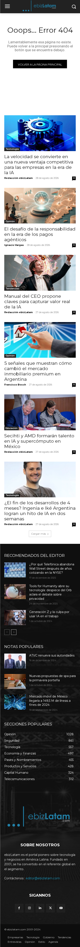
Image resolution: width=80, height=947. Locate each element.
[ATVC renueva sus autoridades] (15, 661)
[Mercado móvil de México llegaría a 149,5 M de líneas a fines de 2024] (15, 702)
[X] (50, 908)
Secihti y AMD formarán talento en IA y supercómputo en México (39, 441)
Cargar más (38, 533)
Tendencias (12, 288)
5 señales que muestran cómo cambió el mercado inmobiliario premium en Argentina (38, 371)
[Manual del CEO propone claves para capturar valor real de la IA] (40, 273)
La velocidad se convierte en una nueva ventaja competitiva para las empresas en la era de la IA (38, 164)
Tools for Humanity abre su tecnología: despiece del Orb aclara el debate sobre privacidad (50, 592)
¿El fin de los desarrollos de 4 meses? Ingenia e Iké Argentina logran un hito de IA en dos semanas (40, 510)
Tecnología (12, 149)
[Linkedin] (40, 908)
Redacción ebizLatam (18, 178)
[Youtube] (61, 908)
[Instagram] (29, 908)
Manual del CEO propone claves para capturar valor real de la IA (37, 301)
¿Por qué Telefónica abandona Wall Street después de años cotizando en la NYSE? (51, 568)
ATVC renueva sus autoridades (51, 655)
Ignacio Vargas (14, 245)
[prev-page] (7, 632)
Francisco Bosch (15, 384)
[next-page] (13, 632)
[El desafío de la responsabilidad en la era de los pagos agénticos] (40, 206)
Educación (11, 428)
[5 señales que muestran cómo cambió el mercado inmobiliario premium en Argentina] (40, 340)
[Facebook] (19, 908)
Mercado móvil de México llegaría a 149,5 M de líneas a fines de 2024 (50, 701)
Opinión (10, 221)
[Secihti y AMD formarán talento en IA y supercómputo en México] (40, 412)
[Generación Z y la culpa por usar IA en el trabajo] (15, 617)
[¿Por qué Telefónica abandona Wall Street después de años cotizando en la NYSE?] (15, 569)
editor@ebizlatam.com (43, 878)
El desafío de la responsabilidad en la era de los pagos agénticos (40, 234)
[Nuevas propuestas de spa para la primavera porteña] (15, 681)
